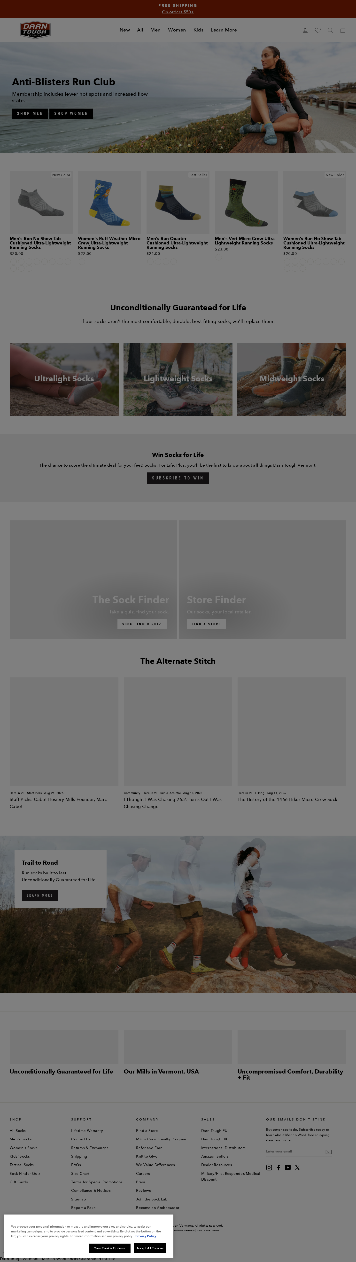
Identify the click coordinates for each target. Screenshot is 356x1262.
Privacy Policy (145, 1236)
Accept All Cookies (150, 1248)
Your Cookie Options (109, 1248)
